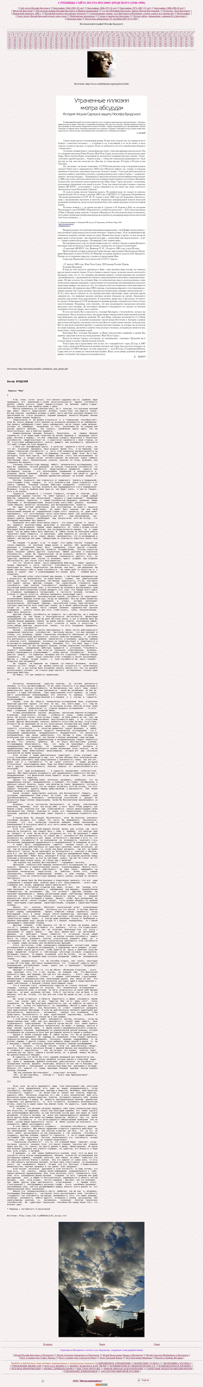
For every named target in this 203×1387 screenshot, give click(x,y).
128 (77, 37)
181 (165, 39)
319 (134, 46)
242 (108, 42)
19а (102, 31)
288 (160, 44)
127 (72, 37)
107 (153, 35)
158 (46, 39)
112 (179, 35)
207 (113, 40)
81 (35, 35)
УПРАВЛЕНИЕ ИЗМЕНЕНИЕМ (80, 1371)
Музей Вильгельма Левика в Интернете (123, 1355)
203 (92, 40)
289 (165, 44)
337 (40, 48)
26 (158, 31)
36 (18, 33)
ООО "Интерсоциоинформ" (88, 1381)
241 (103, 42)
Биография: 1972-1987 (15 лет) (135, 8)
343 (72, 48)
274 (87, 44)
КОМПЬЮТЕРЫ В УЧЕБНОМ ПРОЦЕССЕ (132, 1366)
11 (52, 31)
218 (170, 40)
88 (65, 35)
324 (160, 46)
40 (40, 33)
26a (162, 31)
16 (84, 31)
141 (144, 37)
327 (176, 46)
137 (124, 37)
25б (153, 31)
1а (12, 31)
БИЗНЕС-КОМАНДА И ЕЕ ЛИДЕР (88, 1366)
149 (186, 37)
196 (56, 40)
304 (56, 46)
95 (95, 35)
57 (118, 33)
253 (165, 42)
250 (150, 42)
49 (79, 33)
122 (46, 37)
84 (48, 35)
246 (129, 42)
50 (83, 33)
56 (114, 33)
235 (72, 42)
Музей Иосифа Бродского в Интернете (34, 1355)
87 (61, 35)
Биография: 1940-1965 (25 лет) (68, 8)
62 (140, 33)
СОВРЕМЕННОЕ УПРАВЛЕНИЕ (113, 1363)
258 (191, 42)
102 (127, 35)
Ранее (102, 1344)
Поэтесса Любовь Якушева (169, 1358)
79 (26, 35)
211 (134, 40)
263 (30, 44)
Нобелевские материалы (82, 16)
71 (179, 33)
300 (35, 46)
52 (92, 33)
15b (79, 31)
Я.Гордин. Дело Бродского (176, 11)
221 (186, 40)
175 (134, 39)
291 (176, 44)
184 (181, 39)
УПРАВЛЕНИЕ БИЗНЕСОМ (26, 1366)
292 (181, 44)
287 (155, 44)
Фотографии (183, 13)
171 (113, 39)
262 (25, 44)
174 (129, 39)
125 (61, 37)
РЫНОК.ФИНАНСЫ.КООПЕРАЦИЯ (123, 1368)
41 (44, 33)
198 (66, 40)
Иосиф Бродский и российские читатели (65, 13)
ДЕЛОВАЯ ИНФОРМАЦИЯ (26, 1368)
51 (87, 33)
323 (155, 46)
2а (20, 31)
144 (160, 37)
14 (65, 31)
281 (124, 44)
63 (144, 33)
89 (69, 35)
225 (20, 42)
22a (130, 31)
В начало (47, 1344)
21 (121, 31)
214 (150, 40)
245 (124, 42)
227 (30, 42)
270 (66, 44)
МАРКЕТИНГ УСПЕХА (147, 1363)
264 (35, 44)
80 (31, 35)
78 (22, 35)
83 (43, 35)
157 (40, 39)
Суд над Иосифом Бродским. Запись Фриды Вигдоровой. (131, 11)
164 (77, 39)
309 (82, 46)
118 (25, 37)
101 (122, 35)
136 (118, 37)
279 (113, 44)
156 (35, 39)
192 (35, 40)
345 (82, 48)
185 (186, 39)
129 (82, 37)
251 (155, 42)
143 (155, 37)
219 (176, 40)
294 (191, 44)
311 (92, 46)
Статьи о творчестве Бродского (114, 16)
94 (91, 35)
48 (74, 33)
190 (25, 40)
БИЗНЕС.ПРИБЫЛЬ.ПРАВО (59, 1368)
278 (108, 44)
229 (40, 42)
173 (124, 39)
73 (187, 33)
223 (9, 42)
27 (167, 31)
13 (61, 31)
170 (108, 39)
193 (40, 40)
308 (77, 46)
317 (124, 46)
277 (103, 44)
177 (144, 39)
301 (40, 46)
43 (53, 33)
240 (98, 42)
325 (165, 46)
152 (14, 39)
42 (48, 33)
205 (103, 40)
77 (18, 35)
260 (14, 44)
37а (26, 33)
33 (193, 31)
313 (103, 46)
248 (139, 42)
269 (61, 44)
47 (70, 33)
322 (150, 46)
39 (36, 33)
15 (70, 31)
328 (181, 46)
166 (87, 39)
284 (139, 44)
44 (57, 33)
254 (170, 42)
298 (25, 46)
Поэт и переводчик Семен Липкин (38, 1358)
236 (77, 42)
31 (184, 31)
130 (87, 37)
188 (14, 40)
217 (165, 40)
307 (72, 46)
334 (25, 48)
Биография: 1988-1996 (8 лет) (169, 8)
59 (127, 33)
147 (176, 37)
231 (51, 42)
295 (9, 46)
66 (157, 33)
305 (61, 46)
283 (134, 44)
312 (98, 46)
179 (155, 39)
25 (143, 31)
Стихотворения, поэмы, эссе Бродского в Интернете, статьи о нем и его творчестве (131, 13)
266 (46, 44)
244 (118, 42)
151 (9, 39)
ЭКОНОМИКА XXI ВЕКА (177, 1363)
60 (131, 33)
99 (112, 35)
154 (25, 39)
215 (155, 40)
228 (35, 42)
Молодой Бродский (23, 11)
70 (174, 33)
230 (46, 42)
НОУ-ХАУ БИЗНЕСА (55, 1366)
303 (51, 46)
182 (170, 39)
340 (56, 48)
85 (52, 35)
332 (14, 48)
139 (134, 37)
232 (56, 42)
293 (186, 44)
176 (139, 39)
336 (35, 48)
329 (186, 46)
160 (56, 39)
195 (51, 40)
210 (129, 40)
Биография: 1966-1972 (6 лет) (102, 8)
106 (148, 35)
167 (92, 39)
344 (77, 48)
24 (139, 31)
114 (190, 35)
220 (181, 40)
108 (159, 35)
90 (74, 35)
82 (39, 35)
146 (170, 37)
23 (135, 31)
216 (160, 40)
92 (82, 35)
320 (139, 46)
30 (180, 31)
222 (191, 40)
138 (129, 37)
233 (61, 42)
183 (176, 39)
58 (122, 33)
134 (108, 37)
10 (48, 31)
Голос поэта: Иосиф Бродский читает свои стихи (42, 16)
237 (82, 42)
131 (92, 37)
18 (93, 31)
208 (118, 40)
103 (133, 35)
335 (30, 48)
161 (61, 39)
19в (112, 31)
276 (98, 44)
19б (107, 31)
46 (66, 33)
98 (108, 35)
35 (13, 33)
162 (66, 39)
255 (176, 42)
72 (183, 33)
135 (113, 37)
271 (72, 44)
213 (144, 40)
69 (170, 33)
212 (139, 40)
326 (170, 46)
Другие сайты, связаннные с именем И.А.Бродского (159, 16)
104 (138, 35)
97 (104, 35)
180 (160, 39)
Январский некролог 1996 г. (27, 13)
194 (46, 40)
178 (150, 39)
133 (103, 37)
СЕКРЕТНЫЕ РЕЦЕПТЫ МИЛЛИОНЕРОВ (169, 1368)
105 (143, 35)
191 (30, 40)
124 (56, 37)
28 (172, 31)
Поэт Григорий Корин (111, 1358)
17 (88, 31)
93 (87, 35)
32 (189, 31)
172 (118, 39)
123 (51, 37)
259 (9, 44)
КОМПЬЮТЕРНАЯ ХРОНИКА (175, 1366)
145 (165, 37)
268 (56, 44)
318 (129, 46)
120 (35, 37)
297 (20, 46)
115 (9, 37)
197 (61, 40)
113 (185, 35)
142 (150, 37)
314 (108, 46)
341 (61, 48)
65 (153, 33)
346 (87, 48)
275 (92, 44)
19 (97, 31)
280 (118, 44)
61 (135, 33)
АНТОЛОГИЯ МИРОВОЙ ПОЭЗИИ (120, 1371)
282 (129, 44)
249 (144, 42)
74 (191, 33)
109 (164, 35)
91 (78, 35)
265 (40, 44)
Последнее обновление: (111, 19)
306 (66, 46)
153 (20, 39)
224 (14, 42)
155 (30, 39)
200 (77, 40)
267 (51, 44)
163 (72, 39)
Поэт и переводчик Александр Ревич (78, 1358)
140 (139, 37)
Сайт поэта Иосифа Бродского (34, 8)
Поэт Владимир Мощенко (139, 1358)
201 (82, 40)
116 (14, 37)
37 (22, 33)
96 (99, 35)
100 (117, 35)
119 (30, 37)
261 (20, 44)
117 (20, 37)
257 (186, 42)
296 (14, 46)
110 (169, 35)
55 (110, 33)
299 (30, 46)
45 (61, 33)
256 (181, 42)
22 (125, 31)
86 (56, 35)
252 (160, 42)
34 (9, 33)
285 (144, 44)
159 (51, 39)
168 (98, 39)
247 (134, 42)
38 (31, 33)
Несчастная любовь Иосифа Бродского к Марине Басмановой (67, 11)
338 (46, 48)
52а (96, 33)
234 (66, 42)
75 (9, 35)
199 (72, 40)
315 (113, 46)
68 (166, 33)
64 (148, 33)
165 (82, 39)
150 (191, 37)
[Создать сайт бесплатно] (101, 1385)
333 (20, 48)
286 (150, 44)
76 (13, 35)
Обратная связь (74, 19)
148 (181, 37)
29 (176, 31)
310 (87, 46)
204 (98, 40)
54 (105, 33)
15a (74, 31)
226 (25, 42)
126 (66, 37)
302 (46, 46)
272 (77, 44)
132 (98, 37)
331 (9, 48)
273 (82, 44)
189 (20, 40)
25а (148, 31)
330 (191, 46)
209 (124, 40)
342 (66, 48)
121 (40, 37)
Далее (157, 1344)
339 (51, 48)
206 (108, 40)
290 (170, 44)
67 (161, 33)
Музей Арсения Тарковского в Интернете (78, 1355)
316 (118, 46)
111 (174, 35)
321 (144, 46)
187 (9, 40)
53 (101, 33)
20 (117, 31)
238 (87, 42)
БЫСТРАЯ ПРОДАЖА (89, 1368)
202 (87, 40)
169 (103, 39)
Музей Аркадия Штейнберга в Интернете (167, 1355)
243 (113, 42)
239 (92, 42)
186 (191, 39)
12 (57, 31)
